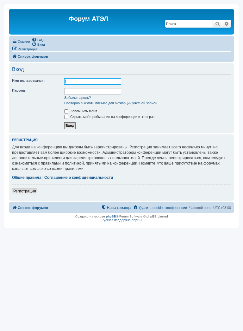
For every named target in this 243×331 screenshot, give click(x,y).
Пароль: (19, 90)
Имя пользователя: (29, 80)
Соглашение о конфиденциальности (78, 177)
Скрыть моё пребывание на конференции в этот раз (111, 117)
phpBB (111, 216)
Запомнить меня (83, 111)
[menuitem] (38, 39)
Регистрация (24, 191)
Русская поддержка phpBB (122, 220)
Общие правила (26, 177)
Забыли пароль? (77, 98)
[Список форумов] (39, 21)
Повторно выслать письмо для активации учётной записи (110, 103)
